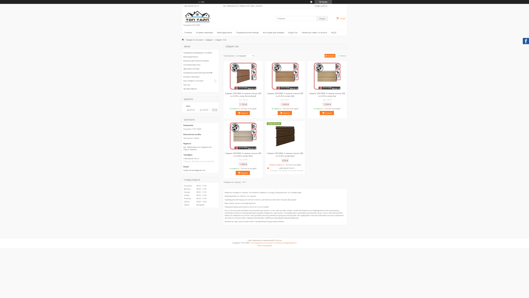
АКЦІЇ (333, 32)
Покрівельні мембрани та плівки (197, 52)
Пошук (322, 18)
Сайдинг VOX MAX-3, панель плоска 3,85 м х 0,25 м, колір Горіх (285, 154)
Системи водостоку (191, 64)
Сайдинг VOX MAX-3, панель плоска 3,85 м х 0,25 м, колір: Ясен (243, 154)
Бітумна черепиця (204, 32)
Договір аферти (190, 88)
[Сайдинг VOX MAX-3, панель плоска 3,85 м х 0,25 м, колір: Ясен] (243, 136)
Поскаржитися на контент (262, 243)
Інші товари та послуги (193, 80)
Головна (188, 32)
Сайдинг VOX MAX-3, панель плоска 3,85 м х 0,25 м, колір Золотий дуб (243, 94)
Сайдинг (209, 40)
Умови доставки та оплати (314, 32)
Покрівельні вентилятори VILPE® (197, 72)
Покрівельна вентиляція (247, 32)
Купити (244, 113)
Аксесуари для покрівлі (273, 32)
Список (343, 55)
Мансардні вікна (224, 32)
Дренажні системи (191, 68)
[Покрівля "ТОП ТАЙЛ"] (197, 17)
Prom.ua (278, 240)
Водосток (293, 32)
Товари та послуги (194, 40)
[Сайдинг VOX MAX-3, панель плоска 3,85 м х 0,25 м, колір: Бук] (327, 76)
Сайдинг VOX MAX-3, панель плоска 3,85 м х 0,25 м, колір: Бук (327, 94)
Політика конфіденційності (286, 243)
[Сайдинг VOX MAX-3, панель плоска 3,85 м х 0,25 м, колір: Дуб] (285, 76)
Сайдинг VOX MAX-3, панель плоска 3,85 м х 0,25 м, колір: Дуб (285, 94)
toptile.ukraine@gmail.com (194, 170)
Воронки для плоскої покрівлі (196, 60)
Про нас (186, 84)
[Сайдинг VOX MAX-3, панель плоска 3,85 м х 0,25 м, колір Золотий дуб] (243, 76)
